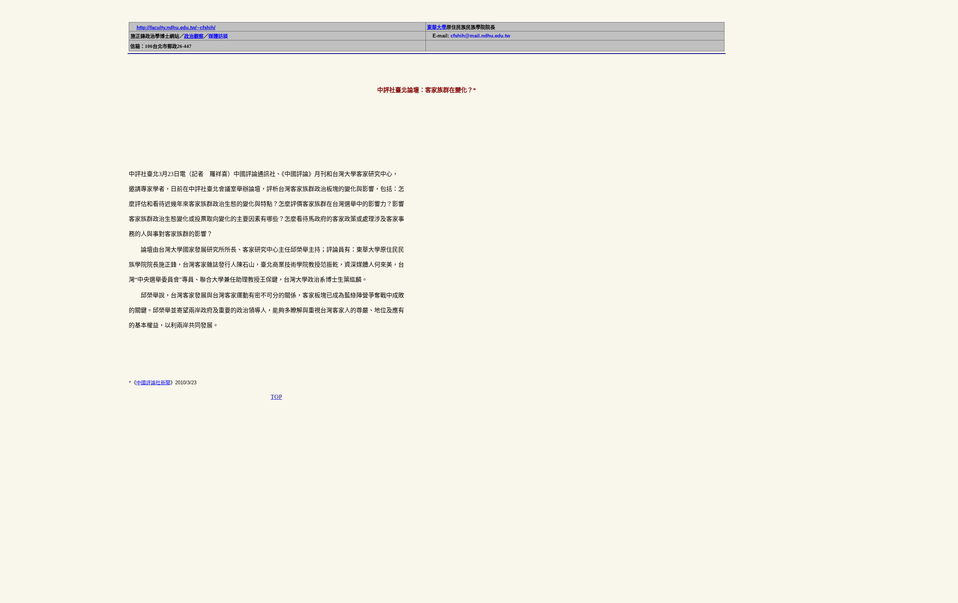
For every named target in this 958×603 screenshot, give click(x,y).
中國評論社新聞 (153, 382)
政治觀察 (194, 36)
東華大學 (436, 27)
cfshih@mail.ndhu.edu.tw (480, 36)
